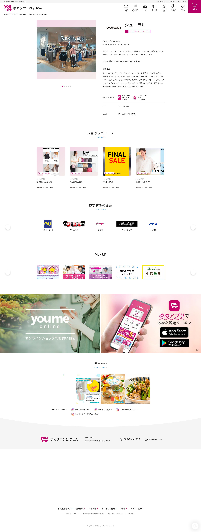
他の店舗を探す (19, 1)
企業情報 (80, 509)
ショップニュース (154, 8)
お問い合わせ (131, 514)
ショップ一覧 (145, 8)
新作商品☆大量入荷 (44, 182)
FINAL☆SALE (108, 182)
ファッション (32, 14)
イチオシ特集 (164, 8)
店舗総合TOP (8, 1)
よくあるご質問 (108, 509)
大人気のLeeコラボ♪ (78, 182)
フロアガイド (182, 8)
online (194, 6)
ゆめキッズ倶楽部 (105, 410)
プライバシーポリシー (72, 514)
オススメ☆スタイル (143, 182)
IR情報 (122, 509)
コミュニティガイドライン (115, 514)
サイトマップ (182, 1)
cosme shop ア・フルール (129, 410)
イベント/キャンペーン (135, 8)
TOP (195, 526)
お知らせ (172, 1)
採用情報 (92, 509)
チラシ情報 (126, 8)
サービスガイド (173, 8)
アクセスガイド (161, 1)
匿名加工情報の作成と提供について (93, 514)
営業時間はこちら (155, 439)
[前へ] (7, 227)
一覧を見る (100, 137)
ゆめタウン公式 (99, 368)
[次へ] (193, 227)
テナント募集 (136, 509)
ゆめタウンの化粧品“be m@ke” (86, 414)
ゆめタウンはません (9, 14)
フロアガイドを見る (127, 114)
